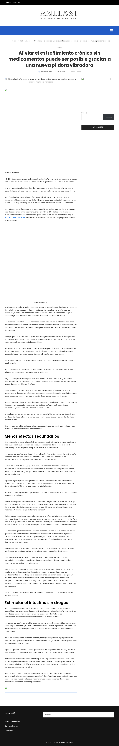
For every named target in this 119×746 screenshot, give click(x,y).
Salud (59, 47)
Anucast (59, 14)
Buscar (84, 113)
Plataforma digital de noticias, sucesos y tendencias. (59, 18)
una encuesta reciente (15, 217)
